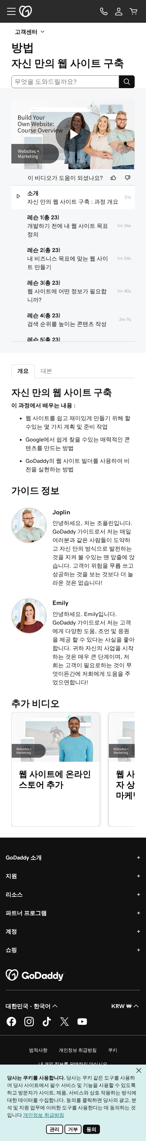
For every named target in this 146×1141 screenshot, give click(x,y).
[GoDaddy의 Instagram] (29, 1025)
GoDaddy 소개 (24, 857)
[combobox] (65, 82)
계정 (11, 931)
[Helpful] (113, 177)
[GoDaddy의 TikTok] (46, 1025)
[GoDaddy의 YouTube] (82, 1025)
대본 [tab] (46, 371)
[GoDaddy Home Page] (35, 975)
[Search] (127, 81)
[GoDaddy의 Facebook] (11, 1025)
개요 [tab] (23, 371)
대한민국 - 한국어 (28, 1006)
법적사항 (38, 1050)
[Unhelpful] (127, 177)
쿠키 (112, 1050)
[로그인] (118, 11)
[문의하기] (104, 11)
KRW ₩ (121, 1006)
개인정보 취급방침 (78, 1050)
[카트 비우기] (134, 11)
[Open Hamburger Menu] (8, 11)
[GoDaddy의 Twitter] (64, 1025)
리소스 (14, 894)
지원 (11, 876)
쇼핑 (11, 950)
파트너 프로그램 (26, 913)
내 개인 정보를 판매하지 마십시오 (73, 1064)
